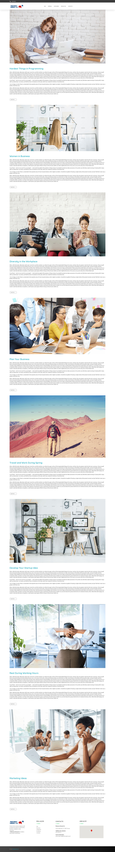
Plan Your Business (19, 359)
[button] (91, 831)
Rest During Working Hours (24, 673)
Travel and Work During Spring (26, 462)
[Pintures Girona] (22, 822)
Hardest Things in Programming (26, 68)
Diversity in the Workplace (23, 261)
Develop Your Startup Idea (24, 567)
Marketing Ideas (18, 778)
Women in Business (20, 156)
